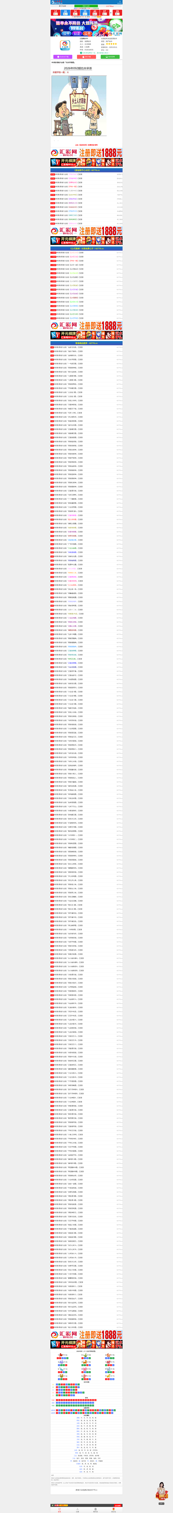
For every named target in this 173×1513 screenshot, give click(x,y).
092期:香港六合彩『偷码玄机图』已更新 (67, 786)
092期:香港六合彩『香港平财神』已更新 (67, 458)
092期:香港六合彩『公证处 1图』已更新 (66, 396)
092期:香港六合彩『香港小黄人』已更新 (67, 774)
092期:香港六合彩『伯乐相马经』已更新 (67, 933)
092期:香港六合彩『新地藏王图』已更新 (67, 815)
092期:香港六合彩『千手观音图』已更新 (67, 1081)
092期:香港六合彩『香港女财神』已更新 (67, 450)
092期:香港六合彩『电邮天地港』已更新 (67, 708)
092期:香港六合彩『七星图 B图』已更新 (67, 376)
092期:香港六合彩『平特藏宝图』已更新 (67, 388)
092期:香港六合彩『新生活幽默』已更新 (67, 897)
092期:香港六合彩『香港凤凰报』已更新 (67, 860)
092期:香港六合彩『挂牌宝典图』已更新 (67, 1192)
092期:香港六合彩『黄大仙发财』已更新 (67, 372)
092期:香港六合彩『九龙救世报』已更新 (67, 1028)
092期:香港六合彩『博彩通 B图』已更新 (67, 1196)
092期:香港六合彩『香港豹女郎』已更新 (67, 1175)
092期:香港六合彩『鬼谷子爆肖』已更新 (67, 351)
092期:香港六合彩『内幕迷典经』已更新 (67, 810)
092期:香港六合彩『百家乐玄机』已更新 (67, 1216)
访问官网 (111, 57)
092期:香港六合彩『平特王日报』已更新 (67, 1130)
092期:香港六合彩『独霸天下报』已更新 (67, 409)
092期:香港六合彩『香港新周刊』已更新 (67, 687)
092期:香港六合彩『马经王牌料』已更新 (67, 495)
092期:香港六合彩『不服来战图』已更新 (67, 1229)
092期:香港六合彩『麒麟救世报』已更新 (67, 1278)
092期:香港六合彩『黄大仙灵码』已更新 (67, 1303)
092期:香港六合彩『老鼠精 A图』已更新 (67, 1233)
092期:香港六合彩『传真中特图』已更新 (67, 1290)
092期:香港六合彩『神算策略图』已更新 (67, 1085)
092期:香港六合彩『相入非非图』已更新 (67, 1327)
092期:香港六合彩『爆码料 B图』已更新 (67, 1163)
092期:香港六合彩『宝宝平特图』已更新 (67, 1147)
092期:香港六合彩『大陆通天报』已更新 (67, 974)
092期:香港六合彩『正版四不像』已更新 (67, 671)
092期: (56, 1505)
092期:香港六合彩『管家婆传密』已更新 (67, 995)
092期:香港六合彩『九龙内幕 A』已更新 (67, 1020)
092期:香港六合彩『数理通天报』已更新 (67, 1118)
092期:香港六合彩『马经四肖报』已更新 (67, 720)
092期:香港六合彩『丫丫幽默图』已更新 (67, 499)
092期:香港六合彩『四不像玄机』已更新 (67, 921)
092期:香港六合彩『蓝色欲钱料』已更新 (67, 765)
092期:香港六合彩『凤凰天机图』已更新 (67, 954)
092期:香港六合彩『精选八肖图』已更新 (67, 1225)
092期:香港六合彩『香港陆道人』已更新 (67, 778)
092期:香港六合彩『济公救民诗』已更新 (67, 417)
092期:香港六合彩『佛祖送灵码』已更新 (67, 1315)
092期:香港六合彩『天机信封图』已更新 (67, 798)
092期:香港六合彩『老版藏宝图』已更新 (67, 433)
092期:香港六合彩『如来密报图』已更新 (67, 802)
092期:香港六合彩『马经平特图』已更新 (67, 942)
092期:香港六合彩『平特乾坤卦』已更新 (67, 1139)
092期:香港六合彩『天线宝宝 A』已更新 (67, 1036)
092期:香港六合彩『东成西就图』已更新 (67, 679)
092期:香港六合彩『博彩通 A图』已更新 (67, 1200)
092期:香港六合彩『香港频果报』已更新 (67, 1319)
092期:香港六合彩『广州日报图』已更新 (67, 544)
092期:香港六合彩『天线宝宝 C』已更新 (67, 1044)
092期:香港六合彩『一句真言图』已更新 (67, 363)
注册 (77, 1511)
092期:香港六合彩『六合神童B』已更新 (66, 1102)
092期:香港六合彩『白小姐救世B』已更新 (67, 970)
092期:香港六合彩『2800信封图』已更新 (67, 1282)
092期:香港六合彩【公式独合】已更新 (67, 269)
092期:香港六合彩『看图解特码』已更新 (67, 868)
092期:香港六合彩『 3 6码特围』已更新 (66, 929)
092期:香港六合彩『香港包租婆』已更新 (67, 1204)
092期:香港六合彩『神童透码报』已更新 (67, 1106)
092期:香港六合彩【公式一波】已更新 (67, 265)
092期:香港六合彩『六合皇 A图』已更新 (67, 692)
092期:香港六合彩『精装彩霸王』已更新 (67, 1241)
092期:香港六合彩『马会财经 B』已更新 (67, 1003)
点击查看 (118, 1505)
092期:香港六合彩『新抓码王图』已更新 (67, 1061)
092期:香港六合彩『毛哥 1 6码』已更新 (66, 413)
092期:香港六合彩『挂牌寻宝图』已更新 (67, 1266)
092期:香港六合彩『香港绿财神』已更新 (67, 454)
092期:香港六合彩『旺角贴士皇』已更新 (67, 790)
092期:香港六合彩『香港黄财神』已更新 (67, 478)
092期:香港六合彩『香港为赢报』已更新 (67, 782)
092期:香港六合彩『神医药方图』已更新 (67, 1323)
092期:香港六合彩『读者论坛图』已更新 (67, 556)
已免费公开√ (63, 1505)
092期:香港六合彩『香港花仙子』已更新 (67, 1298)
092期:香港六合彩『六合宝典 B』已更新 (67, 1077)
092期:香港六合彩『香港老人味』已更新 (67, 884)
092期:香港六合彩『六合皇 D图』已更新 (67, 704)
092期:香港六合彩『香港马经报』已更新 (67, 946)
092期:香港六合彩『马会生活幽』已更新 (67, 901)
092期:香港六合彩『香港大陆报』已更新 (67, 979)
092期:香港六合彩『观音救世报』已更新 (67, 872)
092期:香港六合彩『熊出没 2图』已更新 (66, 909)
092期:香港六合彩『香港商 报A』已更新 (67, 511)
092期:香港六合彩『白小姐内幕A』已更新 (67, 958)
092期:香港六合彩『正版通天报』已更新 (67, 491)
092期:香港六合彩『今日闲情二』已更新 (67, 839)
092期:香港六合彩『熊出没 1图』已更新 (66, 905)
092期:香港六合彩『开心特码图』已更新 (67, 876)
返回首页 (119, 3)
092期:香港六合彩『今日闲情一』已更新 (67, 835)
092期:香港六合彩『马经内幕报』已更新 (67, 741)
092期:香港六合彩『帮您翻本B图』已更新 (67, 1171)
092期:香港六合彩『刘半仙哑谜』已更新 (67, 1311)
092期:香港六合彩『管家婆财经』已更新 (67, 991)
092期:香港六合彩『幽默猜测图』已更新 (67, 847)
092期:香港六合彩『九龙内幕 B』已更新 (67, 1024)
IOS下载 (88, 57)
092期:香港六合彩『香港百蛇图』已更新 (67, 1208)
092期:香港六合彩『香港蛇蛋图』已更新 (67, 843)
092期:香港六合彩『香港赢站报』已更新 (67, 769)
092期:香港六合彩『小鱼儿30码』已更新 (67, 1134)
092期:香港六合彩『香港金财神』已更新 (67, 466)
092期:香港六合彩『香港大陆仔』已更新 (67, 983)
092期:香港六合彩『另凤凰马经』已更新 (67, 950)
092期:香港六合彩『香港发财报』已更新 (67, 445)
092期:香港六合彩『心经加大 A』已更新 (67, 1253)
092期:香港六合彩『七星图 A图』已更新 (67, 380)
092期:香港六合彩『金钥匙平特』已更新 (67, 1155)
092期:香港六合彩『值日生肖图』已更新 (67, 425)
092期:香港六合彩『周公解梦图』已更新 (67, 925)
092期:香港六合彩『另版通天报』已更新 (67, 1048)
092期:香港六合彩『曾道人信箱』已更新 (67, 712)
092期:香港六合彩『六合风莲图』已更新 (67, 728)
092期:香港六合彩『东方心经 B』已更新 (67, 1249)
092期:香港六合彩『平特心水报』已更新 (67, 1143)
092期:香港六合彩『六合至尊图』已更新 (67, 507)
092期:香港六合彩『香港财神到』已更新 (67, 856)
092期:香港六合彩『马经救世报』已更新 (67, 938)
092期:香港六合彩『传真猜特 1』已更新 (66, 1286)
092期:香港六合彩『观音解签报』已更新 (67, 851)
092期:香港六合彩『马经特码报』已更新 (67, 757)
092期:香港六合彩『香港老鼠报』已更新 (67, 724)
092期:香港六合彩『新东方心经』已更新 (67, 819)
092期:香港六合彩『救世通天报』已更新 (67, 1114)
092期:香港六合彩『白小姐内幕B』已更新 (67, 962)
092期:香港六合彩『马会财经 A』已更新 (67, 999)
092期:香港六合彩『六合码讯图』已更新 (67, 1180)
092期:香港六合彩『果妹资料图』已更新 (67, 605)
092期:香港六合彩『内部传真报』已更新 (67, 1052)
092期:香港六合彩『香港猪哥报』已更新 (67, 1122)
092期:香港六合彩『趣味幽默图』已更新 (67, 1069)
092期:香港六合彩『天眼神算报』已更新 (67, 404)
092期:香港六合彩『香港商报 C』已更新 (67, 749)
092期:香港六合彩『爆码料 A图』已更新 (67, 1159)
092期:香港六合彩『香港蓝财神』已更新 (67, 474)
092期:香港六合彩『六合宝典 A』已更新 (67, 1073)
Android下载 (64, 57)
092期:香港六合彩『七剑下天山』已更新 (67, 806)
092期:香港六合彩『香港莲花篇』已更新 (67, 733)
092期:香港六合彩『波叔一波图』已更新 (67, 1184)
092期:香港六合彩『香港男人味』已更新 (67, 892)
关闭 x (161, 1503)
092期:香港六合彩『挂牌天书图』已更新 (67, 827)
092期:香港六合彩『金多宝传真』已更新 (67, 347)
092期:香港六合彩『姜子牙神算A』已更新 (67, 1089)
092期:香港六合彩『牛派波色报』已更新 (67, 1188)
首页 (59, 1511)
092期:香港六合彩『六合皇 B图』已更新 (67, 696)
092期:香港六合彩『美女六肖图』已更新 (67, 1270)
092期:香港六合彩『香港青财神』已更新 (67, 462)
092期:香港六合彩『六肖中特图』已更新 (67, 1274)
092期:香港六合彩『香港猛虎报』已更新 (67, 441)
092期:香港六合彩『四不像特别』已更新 (67, 913)
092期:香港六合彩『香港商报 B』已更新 (67, 745)
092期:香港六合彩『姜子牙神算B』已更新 (67, 1093)
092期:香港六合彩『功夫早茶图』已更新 (67, 359)
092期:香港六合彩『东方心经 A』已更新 (67, 1245)
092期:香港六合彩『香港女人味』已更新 (67, 888)
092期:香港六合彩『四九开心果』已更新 (67, 880)
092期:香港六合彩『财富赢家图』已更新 (67, 503)
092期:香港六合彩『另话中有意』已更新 (67, 1011)
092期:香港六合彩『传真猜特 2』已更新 (66, 1294)
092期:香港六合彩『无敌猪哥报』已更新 (67, 1126)
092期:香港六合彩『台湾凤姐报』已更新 (67, 987)
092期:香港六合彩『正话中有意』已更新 (67, 1016)
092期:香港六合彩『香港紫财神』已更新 (67, 486)
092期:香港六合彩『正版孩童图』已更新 (67, 437)
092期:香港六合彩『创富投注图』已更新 (67, 683)
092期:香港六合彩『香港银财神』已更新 (67, 470)
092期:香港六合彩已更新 (66, 174)
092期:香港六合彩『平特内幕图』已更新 (67, 1151)
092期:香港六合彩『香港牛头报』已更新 (67, 1057)
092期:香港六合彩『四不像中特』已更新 (67, 917)
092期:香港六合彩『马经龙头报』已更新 (67, 753)
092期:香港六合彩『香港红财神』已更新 (67, 482)
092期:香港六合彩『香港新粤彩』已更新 (67, 384)
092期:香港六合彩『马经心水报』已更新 (67, 761)
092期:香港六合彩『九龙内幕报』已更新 (67, 1032)
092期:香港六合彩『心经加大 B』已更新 (67, 1257)
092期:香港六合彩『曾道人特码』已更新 (67, 400)
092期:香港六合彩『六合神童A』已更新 (66, 1098)
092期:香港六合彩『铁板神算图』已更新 (67, 421)
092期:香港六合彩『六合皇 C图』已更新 (67, 700)
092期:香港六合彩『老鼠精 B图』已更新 (67, 1237)
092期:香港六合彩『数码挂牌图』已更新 (67, 831)
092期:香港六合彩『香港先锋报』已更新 (67, 716)
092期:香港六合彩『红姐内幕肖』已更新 (67, 1007)
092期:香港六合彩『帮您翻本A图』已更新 (67, 1167)
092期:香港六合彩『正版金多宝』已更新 (67, 675)
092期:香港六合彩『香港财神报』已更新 (67, 368)
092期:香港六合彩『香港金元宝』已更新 (67, 737)
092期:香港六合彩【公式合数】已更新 (67, 277)
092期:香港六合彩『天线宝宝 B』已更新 (67, 1040)
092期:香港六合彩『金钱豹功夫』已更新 (67, 355)
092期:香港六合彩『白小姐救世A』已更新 (67, 966)
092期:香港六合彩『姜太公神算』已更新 (67, 864)
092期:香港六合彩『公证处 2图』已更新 (66, 392)
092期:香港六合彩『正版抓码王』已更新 (67, 1065)
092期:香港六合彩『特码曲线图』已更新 (67, 794)
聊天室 (95, 1511)
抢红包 (113, 1511)
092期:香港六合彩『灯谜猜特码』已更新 (67, 823)
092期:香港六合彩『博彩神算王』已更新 (67, 1212)
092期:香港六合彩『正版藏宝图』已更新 (67, 429)
